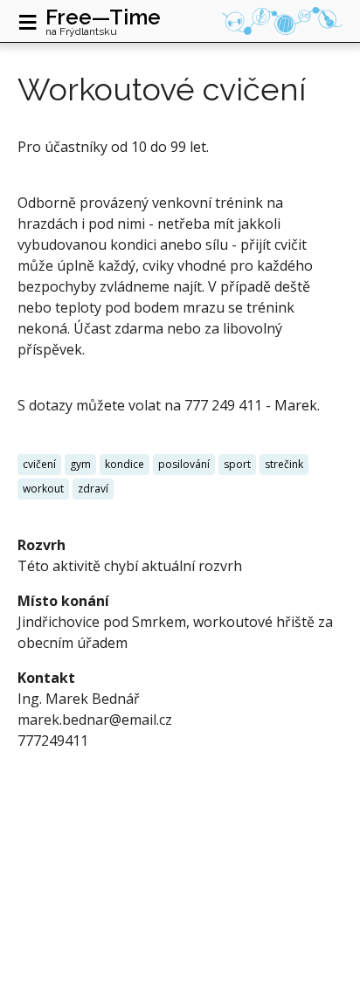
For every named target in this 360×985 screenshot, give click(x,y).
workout (43, 488)
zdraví (93, 488)
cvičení (39, 464)
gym (80, 464)
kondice (124, 464)
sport (237, 464)
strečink (284, 464)
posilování (184, 464)
